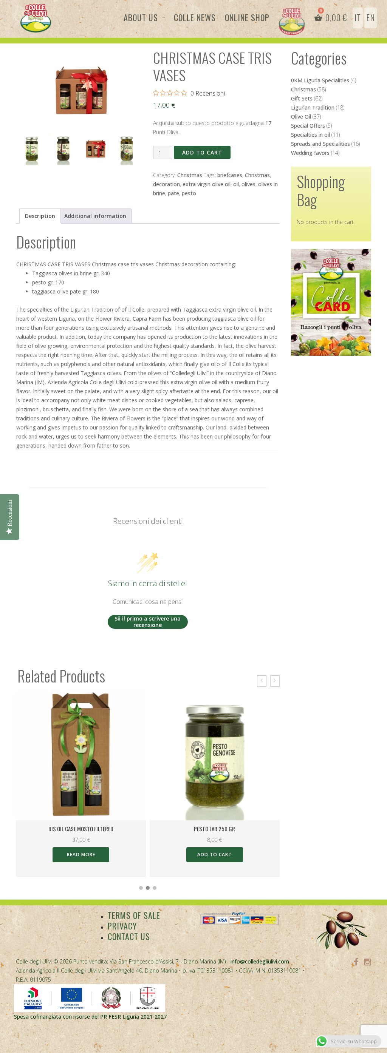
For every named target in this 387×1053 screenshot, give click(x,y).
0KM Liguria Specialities (320, 80)
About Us (141, 17)
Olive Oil (301, 116)
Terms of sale (134, 915)
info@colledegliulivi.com (260, 961)
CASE (54, 264)
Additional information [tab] (95, 215)
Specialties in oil (310, 134)
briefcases (229, 175)
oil (236, 184)
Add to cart (202, 152)
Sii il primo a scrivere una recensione (148, 622)
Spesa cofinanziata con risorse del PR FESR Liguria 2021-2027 (90, 1016)
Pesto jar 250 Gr (214, 828)
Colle (178, 373)
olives (248, 184)
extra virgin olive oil (207, 184)
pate (173, 193)
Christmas (189, 175)
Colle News (195, 17)
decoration (166, 184)
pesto (189, 193)
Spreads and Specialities (320, 143)
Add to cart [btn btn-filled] (214, 854)
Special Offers (308, 125)
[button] (141, 888)
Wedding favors (310, 152)
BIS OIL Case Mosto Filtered (80, 828)
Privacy (122, 926)
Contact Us (129, 936)
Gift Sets (302, 98)
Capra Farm (147, 318)
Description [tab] (40, 215)
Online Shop (247, 17)
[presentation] (261, 681)
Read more (81, 854)
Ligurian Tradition (312, 107)
